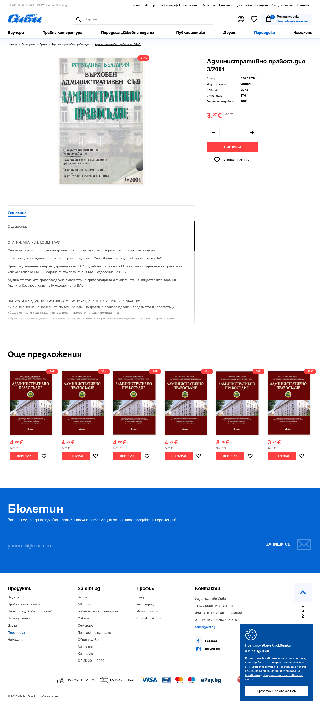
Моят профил (147, 611)
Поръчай (232, 147)
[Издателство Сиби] (25, 18)
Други (43, 44)
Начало (12, 44)
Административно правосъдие (71, 44)
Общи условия (282, 5)
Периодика (28, 44)
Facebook (211, 641)
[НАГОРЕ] (303, 592)
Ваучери (14, 597)
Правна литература (24, 604)
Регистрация (146, 604)
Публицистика (19, 618)
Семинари (226, 5)
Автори (150, 5)
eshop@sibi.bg (57, 5)
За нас (136, 5)
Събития (208, 5)
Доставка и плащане (252, 5)
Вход (140, 597)
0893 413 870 (36, 5)
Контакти (304, 5)
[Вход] (241, 19)
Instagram (212, 649)
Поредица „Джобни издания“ (30, 611)
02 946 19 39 (16, 5)
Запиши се (278, 544)
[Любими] (254, 19)
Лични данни (87, 647)
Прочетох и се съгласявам (276, 691)
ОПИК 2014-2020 (91, 661)
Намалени (15, 640)
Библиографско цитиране (179, 5)
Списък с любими (150, 618)
